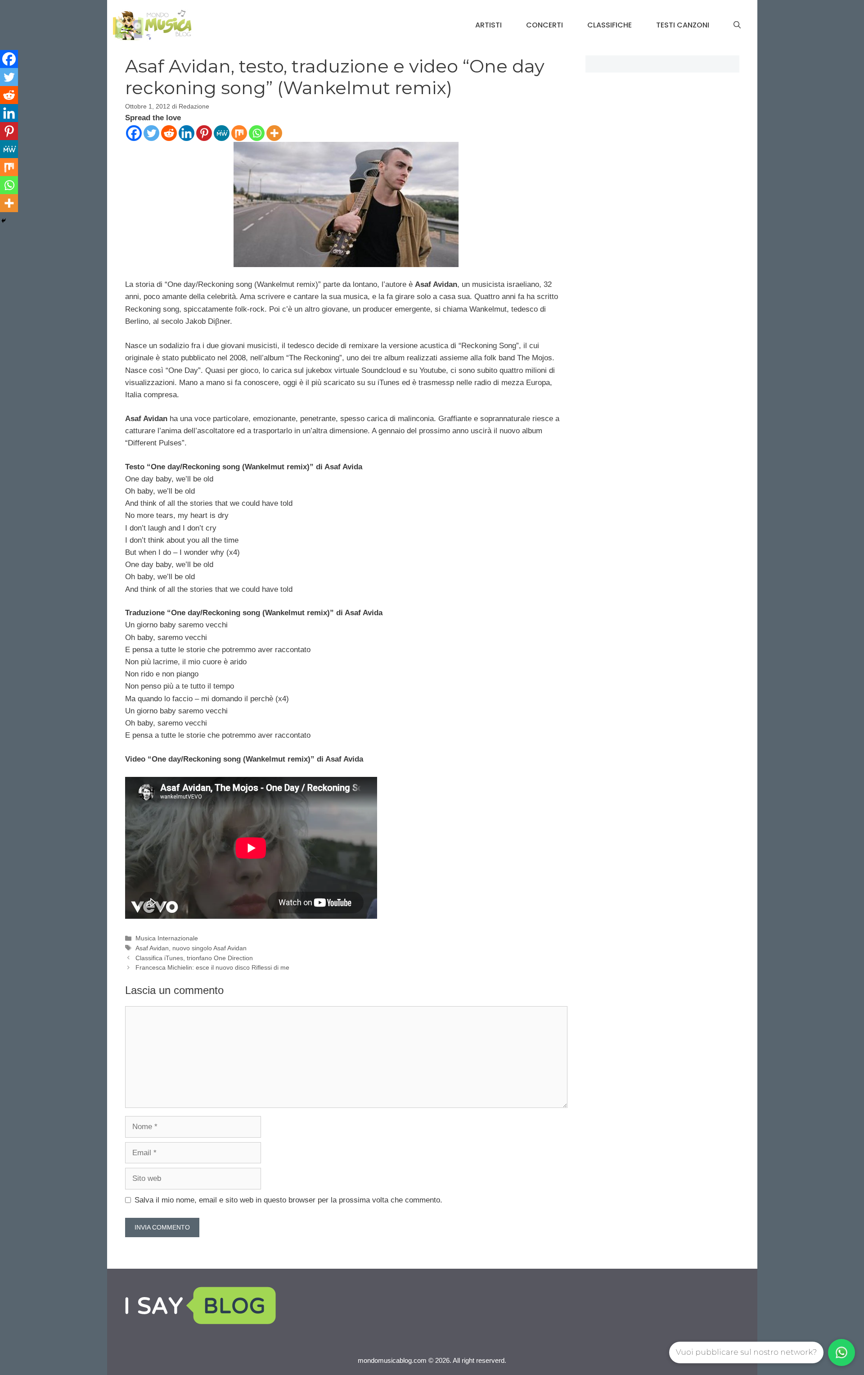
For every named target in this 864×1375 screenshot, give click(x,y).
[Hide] (3, 220)
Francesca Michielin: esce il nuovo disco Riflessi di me (212, 967)
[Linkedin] (186, 133)
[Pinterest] (204, 133)
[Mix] (239, 133)
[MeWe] (222, 133)
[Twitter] (151, 133)
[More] (274, 133)
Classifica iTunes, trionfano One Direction (194, 958)
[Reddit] (169, 133)
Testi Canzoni (682, 25)
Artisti (488, 25)
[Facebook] (134, 133)
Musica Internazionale (166, 938)
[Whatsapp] (257, 133)
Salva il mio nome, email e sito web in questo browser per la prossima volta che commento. (288, 1200)
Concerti (544, 25)
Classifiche (609, 25)
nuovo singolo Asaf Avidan (209, 948)
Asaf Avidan (152, 948)
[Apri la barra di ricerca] (737, 25)
